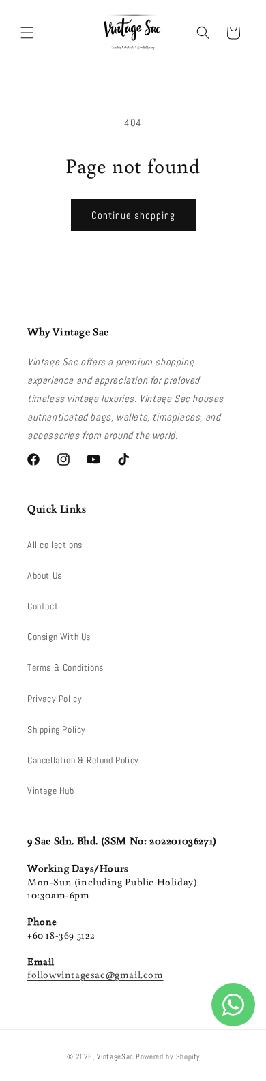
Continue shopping (133, 215)
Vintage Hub (50, 791)
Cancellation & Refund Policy (83, 760)
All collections (55, 544)
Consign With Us (59, 636)
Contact (42, 606)
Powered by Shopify (168, 1056)
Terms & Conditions (65, 667)
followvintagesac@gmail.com (95, 974)
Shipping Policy (56, 729)
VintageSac (115, 1056)
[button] (27, 33)
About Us (44, 575)
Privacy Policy (54, 698)
